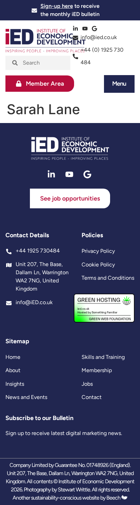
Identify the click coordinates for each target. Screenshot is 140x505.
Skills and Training (103, 357)
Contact (92, 397)
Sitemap (17, 341)
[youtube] (86, 28)
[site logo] (70, 148)
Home (12, 357)
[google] (95, 28)
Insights (14, 384)
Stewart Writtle (74, 489)
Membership (97, 370)
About (12, 370)
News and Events (26, 397)
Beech (113, 497)
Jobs (87, 384)
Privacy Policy (98, 251)
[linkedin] (76, 28)
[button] (119, 83)
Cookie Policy (98, 264)
